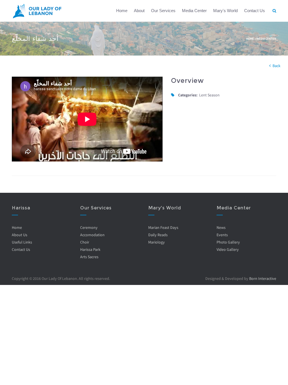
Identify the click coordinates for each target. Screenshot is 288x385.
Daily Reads (158, 234)
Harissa (21, 208)
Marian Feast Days (163, 227)
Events (222, 234)
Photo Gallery (228, 242)
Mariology (156, 242)
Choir (84, 242)
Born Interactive (262, 278)
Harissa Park (90, 249)
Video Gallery (228, 249)
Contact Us (254, 10)
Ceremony (89, 227)
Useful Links (22, 242)
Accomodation (92, 234)
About (139, 10)
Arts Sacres (89, 256)
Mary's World (225, 10)
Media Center (194, 10)
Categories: (187, 95)
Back (276, 65)
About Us (19, 234)
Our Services (163, 10)
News (221, 227)
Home (121, 10)
